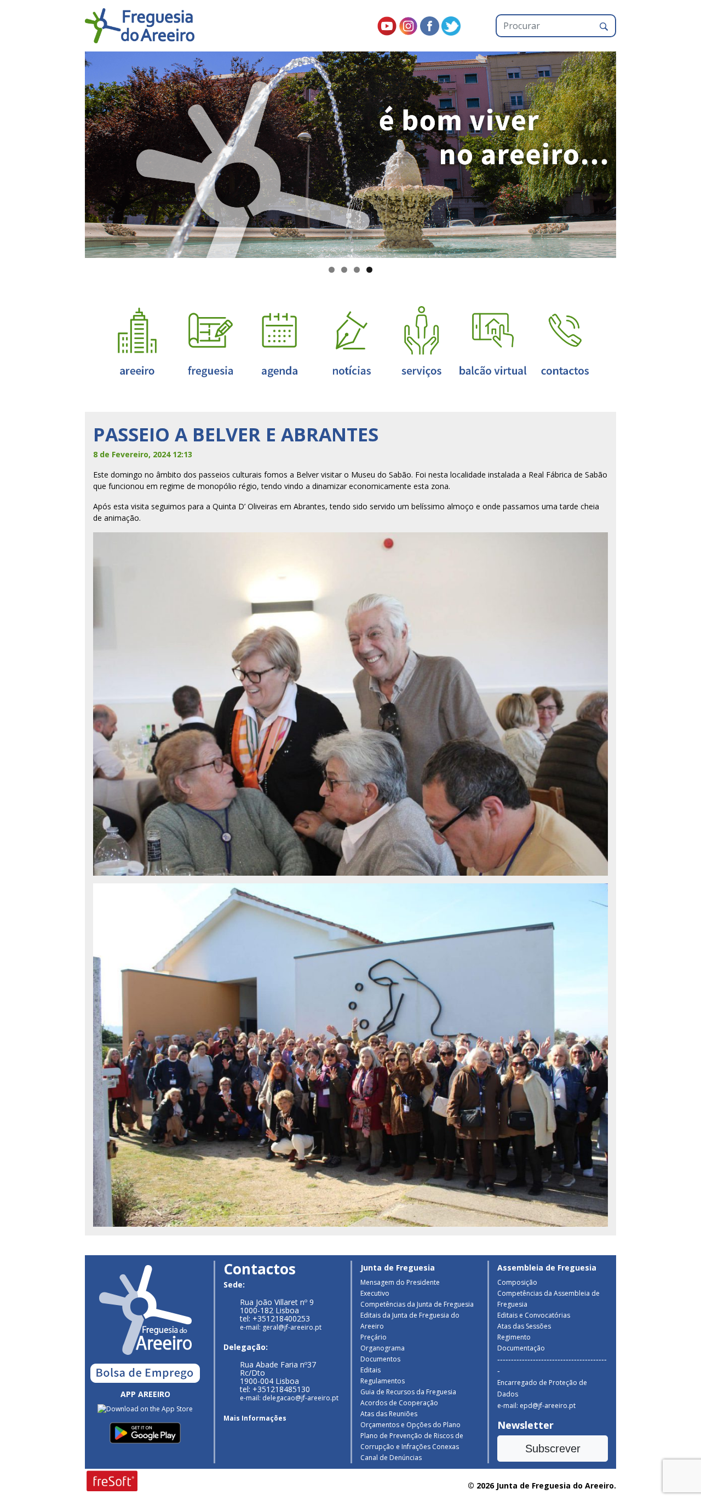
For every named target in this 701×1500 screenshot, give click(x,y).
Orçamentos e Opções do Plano (410, 1424)
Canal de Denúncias (391, 1457)
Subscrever (553, 1448)
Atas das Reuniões (388, 1413)
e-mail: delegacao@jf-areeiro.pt (289, 1398)
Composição (517, 1282)
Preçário (373, 1337)
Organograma (382, 1348)
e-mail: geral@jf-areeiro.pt (280, 1327)
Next (635, 152)
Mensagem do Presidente (400, 1282)
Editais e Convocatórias (533, 1315)
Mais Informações (254, 1418)
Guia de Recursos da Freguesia (408, 1391)
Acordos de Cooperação (399, 1402)
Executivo (374, 1293)
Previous (66, 152)
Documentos (380, 1359)
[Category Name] (279, 341)
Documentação (521, 1348)
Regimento (514, 1337)
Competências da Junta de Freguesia (417, 1304)
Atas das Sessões (524, 1326)
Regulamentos (382, 1381)
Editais (370, 1370)
